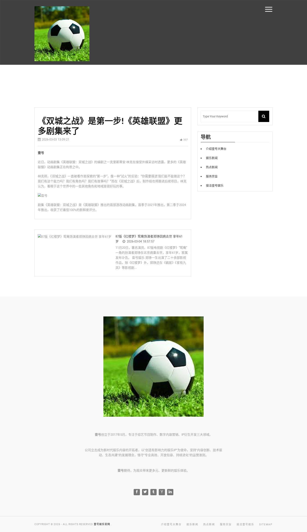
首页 (284, 8)
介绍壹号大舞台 (216, 148)
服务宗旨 (212, 176)
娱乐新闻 (212, 158)
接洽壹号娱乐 (214, 185)
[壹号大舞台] (61, 33)
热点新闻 (212, 167)
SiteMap (266, 524)
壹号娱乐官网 (102, 524)
